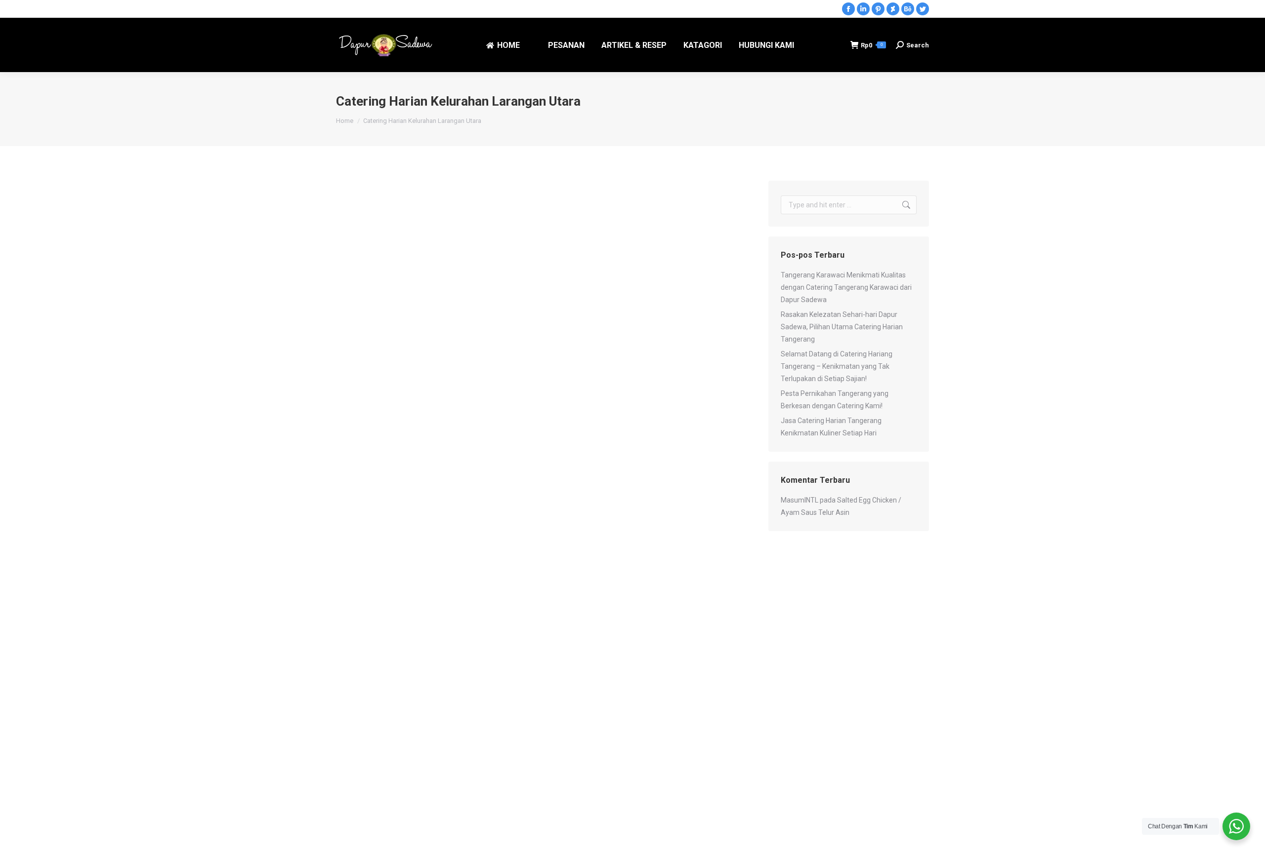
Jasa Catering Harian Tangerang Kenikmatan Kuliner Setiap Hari (831, 427)
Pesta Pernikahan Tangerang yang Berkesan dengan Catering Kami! (834, 399)
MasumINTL (799, 500)
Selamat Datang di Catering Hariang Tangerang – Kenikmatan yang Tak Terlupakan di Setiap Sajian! (836, 366)
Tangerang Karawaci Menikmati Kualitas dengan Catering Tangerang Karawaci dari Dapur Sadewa (846, 287)
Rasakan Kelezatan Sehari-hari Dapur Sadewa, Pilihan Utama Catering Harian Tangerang (842, 327)
